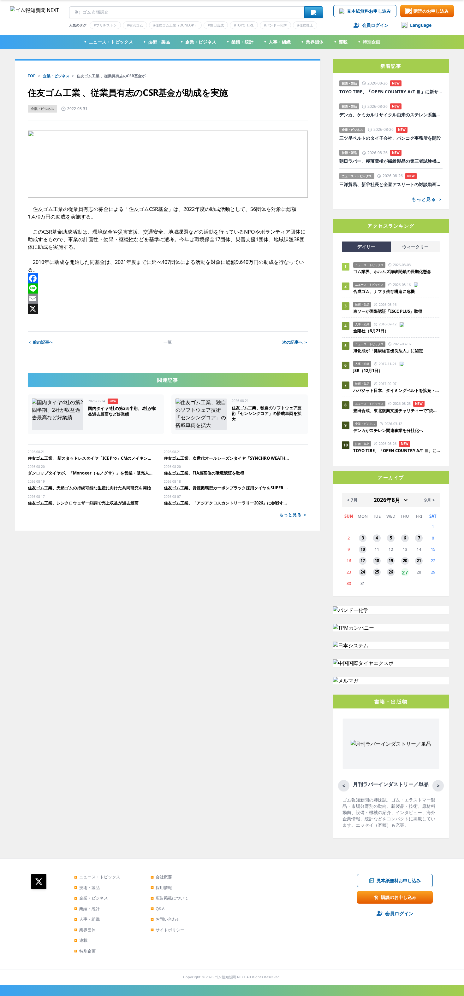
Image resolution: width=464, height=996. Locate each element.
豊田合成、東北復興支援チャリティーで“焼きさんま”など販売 (396, 410)
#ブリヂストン (105, 25)
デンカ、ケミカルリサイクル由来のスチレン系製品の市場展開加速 (391, 115)
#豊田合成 (216, 25)
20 (405, 560)
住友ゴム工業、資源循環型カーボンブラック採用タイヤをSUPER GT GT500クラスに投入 (227, 487)
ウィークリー (415, 247)
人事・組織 (277, 42)
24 (362, 572)
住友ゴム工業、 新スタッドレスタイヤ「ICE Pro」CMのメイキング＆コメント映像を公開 (91, 458)
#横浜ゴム (135, 25)
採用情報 (161, 887)
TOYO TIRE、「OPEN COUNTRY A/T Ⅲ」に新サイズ (391, 92)
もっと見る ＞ (293, 514)
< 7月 (352, 500)
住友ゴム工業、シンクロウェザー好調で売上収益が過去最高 (83, 502)
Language (420, 25)
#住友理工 (305, 25)
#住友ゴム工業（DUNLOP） (175, 25)
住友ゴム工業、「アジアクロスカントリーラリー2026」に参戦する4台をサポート (227, 502)
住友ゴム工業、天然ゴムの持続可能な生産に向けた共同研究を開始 (90, 487)
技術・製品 (156, 42)
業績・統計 (239, 42)
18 (377, 560)
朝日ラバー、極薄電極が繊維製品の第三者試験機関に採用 (391, 161)
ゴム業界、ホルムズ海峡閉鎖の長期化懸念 (394, 271)
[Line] (168, 288)
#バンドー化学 (275, 25)
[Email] (168, 299)
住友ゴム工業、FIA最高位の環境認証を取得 (204, 472)
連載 (341, 42)
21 (419, 560)
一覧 (168, 342)
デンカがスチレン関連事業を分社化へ (388, 430)
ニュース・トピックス (108, 42)
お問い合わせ (165, 919)
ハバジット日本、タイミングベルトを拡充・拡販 (396, 390)
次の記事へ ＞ (295, 342)
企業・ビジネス (198, 42)
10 (362, 549)
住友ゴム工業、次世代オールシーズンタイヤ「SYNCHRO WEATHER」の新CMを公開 (227, 458)
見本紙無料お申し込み (369, 11)
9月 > (429, 500)
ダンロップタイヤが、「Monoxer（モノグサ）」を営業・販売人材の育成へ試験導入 (91, 472)
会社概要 (161, 877)
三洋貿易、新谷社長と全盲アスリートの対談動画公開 (391, 184)
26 (391, 572)
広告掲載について (169, 898)
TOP (32, 76)
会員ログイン (375, 25)
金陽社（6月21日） (371, 330)
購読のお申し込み (431, 11)
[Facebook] (168, 278)
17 (362, 560)
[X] (168, 309)
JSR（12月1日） (368, 370)
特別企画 (369, 42)
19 (391, 560)
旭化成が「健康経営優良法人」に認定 (388, 350)
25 (377, 572)
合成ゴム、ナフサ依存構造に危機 (384, 291)
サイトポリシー (167, 930)
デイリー (366, 247)
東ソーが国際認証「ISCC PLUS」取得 (387, 311)
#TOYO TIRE (244, 25)
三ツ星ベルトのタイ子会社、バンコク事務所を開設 (390, 138)
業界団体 (312, 42)
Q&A (157, 909)
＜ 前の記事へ (40, 342)
